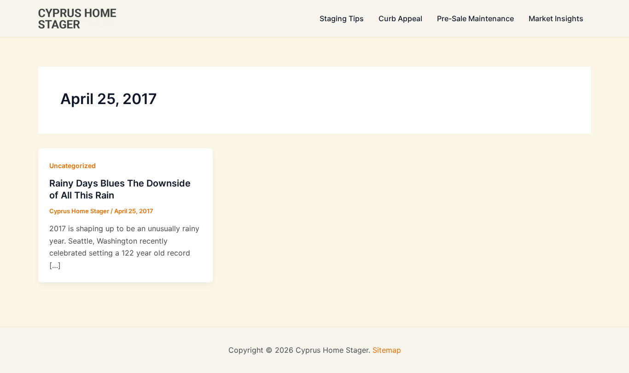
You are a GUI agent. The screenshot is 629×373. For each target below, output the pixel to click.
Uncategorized (72, 165)
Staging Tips (342, 18)
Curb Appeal (400, 18)
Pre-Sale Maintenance (475, 18)
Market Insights (556, 18)
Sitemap (387, 350)
